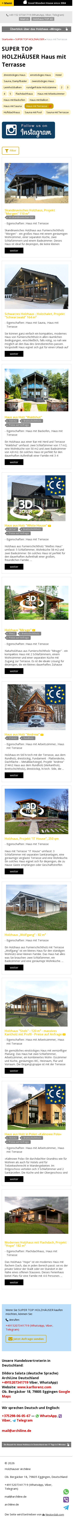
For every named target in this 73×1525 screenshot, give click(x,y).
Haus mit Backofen (14, 100)
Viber (48, 15)
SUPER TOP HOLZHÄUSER (29, 39)
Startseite (7, 39)
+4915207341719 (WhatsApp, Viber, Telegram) (29, 1327)
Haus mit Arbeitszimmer (51, 93)
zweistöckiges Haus (43, 81)
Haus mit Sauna (13, 106)
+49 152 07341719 (20, 15)
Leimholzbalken (13, 87)
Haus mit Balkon (39, 100)
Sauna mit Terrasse (57, 112)
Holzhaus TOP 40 (43, 19)
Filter (12, 150)
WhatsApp (38, 15)
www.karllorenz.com (34, 1387)
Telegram (57, 15)
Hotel (59, 75)
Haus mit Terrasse (36, 106)
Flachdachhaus (24, 93)
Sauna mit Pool (33, 112)
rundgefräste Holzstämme (41, 87)
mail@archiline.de (16, 1496)
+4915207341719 (15, 1382)
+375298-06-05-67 (16, 1415)
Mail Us (24, 19)
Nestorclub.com (55, 1514)
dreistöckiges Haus (14, 75)
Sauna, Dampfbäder (15, 81)
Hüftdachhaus (12, 112)
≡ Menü (7, 3)
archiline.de (12, 1504)
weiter (14, 250)
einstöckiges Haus (40, 75)
